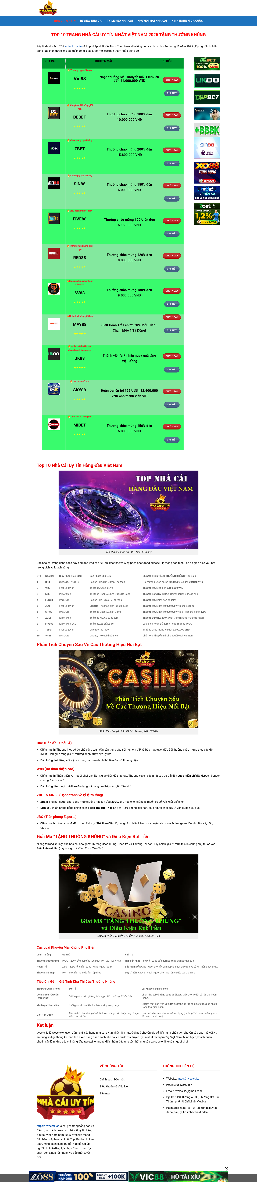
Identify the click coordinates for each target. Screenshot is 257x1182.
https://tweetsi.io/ (48, 1126)
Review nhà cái (91, 20)
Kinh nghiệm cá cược (187, 20)
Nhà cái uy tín (64, 20)
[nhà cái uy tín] (54, 8)
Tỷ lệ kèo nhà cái (120, 20)
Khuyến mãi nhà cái (152, 20)
